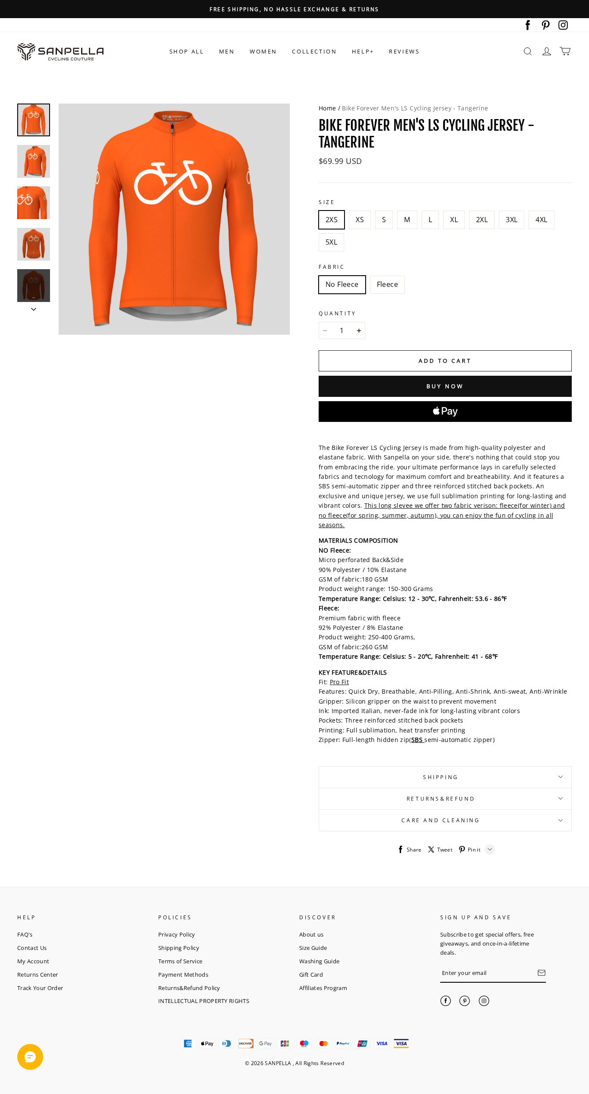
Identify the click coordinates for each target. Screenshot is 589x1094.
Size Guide (313, 948)
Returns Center (37, 974)
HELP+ (363, 51)
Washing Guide (319, 961)
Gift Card (311, 974)
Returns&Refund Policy (189, 988)
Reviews (404, 51)
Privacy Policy (176, 934)
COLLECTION (314, 51)
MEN (227, 51)
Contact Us (32, 948)
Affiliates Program (323, 988)
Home (327, 108)
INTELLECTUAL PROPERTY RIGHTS (203, 1001)
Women (263, 51)
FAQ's (25, 934)
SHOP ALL (186, 51)
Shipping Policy (178, 948)
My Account (33, 961)
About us (311, 934)
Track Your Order (40, 988)
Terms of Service (180, 961)
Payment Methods (183, 974)
